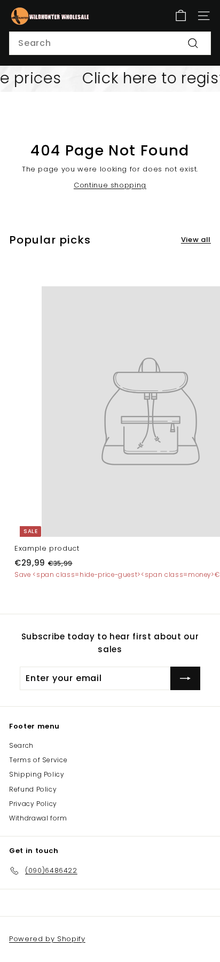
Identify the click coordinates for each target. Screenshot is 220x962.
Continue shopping (110, 185)
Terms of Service (38, 759)
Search (21, 745)
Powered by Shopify (47, 939)
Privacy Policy (33, 803)
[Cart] (180, 16)
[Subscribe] (185, 678)
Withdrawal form (38, 818)
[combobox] (110, 43)
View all (196, 239)
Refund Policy (33, 789)
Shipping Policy (37, 774)
